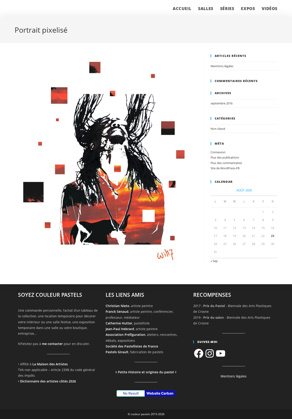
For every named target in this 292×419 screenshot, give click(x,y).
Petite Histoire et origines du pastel (146, 372)
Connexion (218, 152)
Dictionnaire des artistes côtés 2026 (48, 381)
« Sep (214, 261)
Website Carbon (159, 393)
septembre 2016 (221, 103)
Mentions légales (222, 66)
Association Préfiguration (125, 335)
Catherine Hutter (119, 323)
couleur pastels (34, 8)
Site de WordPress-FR (225, 168)
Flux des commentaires (226, 163)
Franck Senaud (117, 312)
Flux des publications (225, 157)
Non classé (218, 129)
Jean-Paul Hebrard (120, 329)
